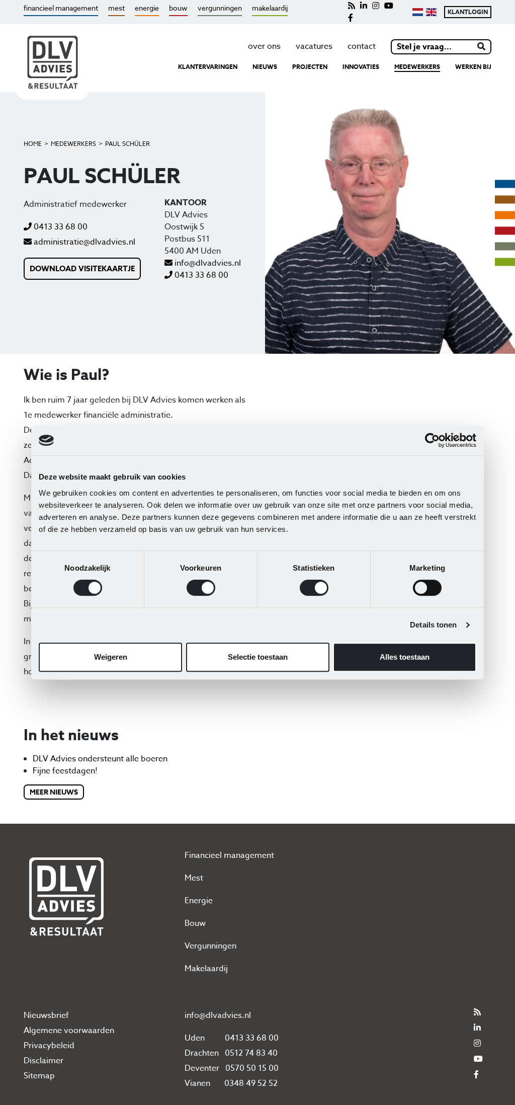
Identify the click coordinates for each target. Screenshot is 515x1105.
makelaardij (270, 8)
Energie (199, 901)
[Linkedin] (363, 6)
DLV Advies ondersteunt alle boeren (100, 759)
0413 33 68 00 (60, 227)
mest (116, 8)
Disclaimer (43, 1061)
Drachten (202, 1053)
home (33, 143)
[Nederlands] (417, 12)
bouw (178, 8)
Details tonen (433, 624)
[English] (431, 12)
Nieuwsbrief (46, 1015)
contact (362, 46)
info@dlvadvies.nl (207, 263)
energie (147, 8)
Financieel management (229, 855)
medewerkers (417, 66)
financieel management (61, 8)
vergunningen (220, 8)
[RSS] (351, 6)
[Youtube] (388, 6)
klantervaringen (207, 66)
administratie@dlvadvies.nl (83, 242)
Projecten (309, 66)
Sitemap (39, 1076)
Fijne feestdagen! (65, 771)
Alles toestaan (405, 657)
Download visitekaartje (82, 268)
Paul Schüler (127, 143)
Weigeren (110, 657)
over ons (264, 46)
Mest (194, 878)
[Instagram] (375, 6)
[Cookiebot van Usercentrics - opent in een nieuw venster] (432, 440)
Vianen (197, 1083)
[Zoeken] (481, 46)
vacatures (314, 46)
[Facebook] (350, 18)
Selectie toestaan (258, 657)
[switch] (201, 588)
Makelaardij (206, 969)
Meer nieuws (54, 792)
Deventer (202, 1068)
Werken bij (473, 66)
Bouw (195, 923)
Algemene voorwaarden (69, 1030)
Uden (195, 1038)
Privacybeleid (49, 1046)
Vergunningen (210, 946)
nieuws (264, 66)
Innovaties (360, 66)
